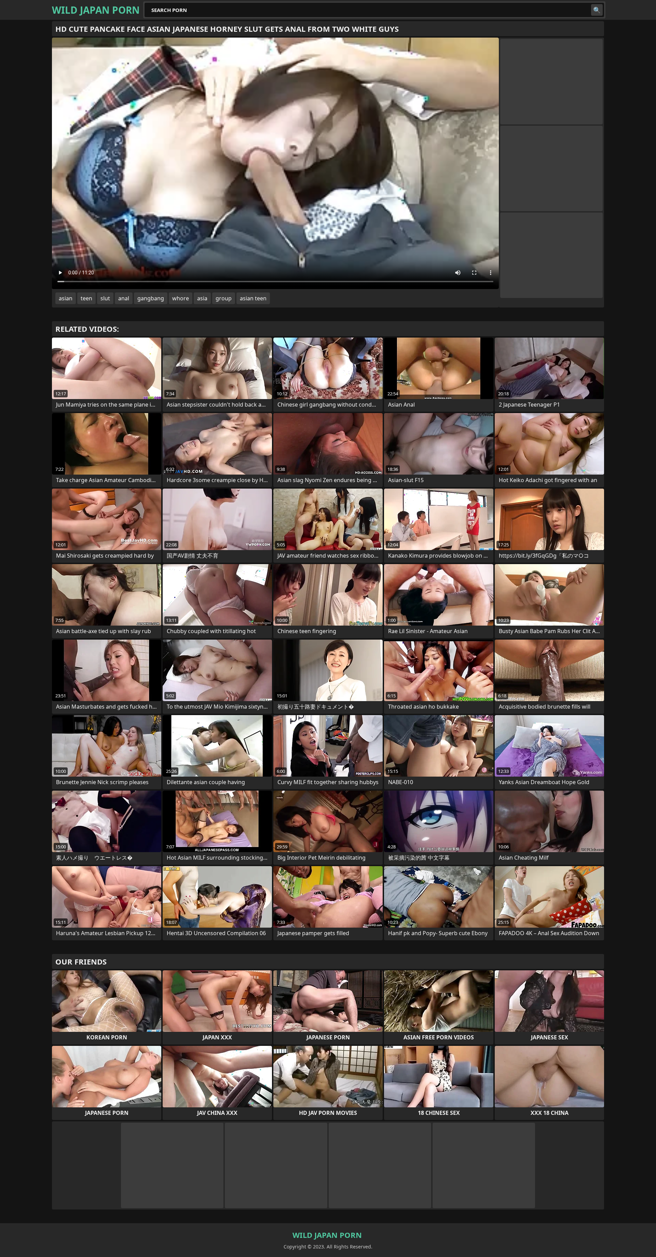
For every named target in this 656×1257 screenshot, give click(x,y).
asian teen (253, 298)
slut (105, 298)
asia (202, 298)
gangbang (150, 298)
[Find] (597, 10)
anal (123, 298)
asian (65, 298)
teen (86, 298)
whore (180, 298)
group (224, 298)
